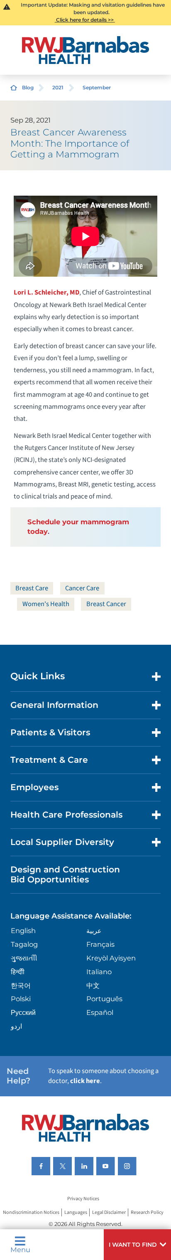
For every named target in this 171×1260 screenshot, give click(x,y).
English (23, 930)
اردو (16, 1026)
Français (100, 944)
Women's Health (45, 604)
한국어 (21, 985)
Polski (21, 999)
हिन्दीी (17, 972)
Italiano (99, 972)
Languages (75, 1212)
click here (85, 1081)
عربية (94, 930)
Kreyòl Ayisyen (111, 958)
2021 (58, 87)
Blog (28, 87)
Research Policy (147, 1212)
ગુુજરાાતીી (24, 958)
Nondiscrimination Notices (31, 1212)
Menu (20, 1249)
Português (104, 999)
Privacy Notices (83, 1198)
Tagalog (24, 944)
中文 (93, 985)
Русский (23, 1012)
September (97, 87)
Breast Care (31, 588)
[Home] (85, 50)
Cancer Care (82, 588)
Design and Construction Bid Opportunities (65, 874)
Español (99, 1012)
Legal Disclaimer (109, 1212)
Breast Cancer (106, 604)
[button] (137, 1244)
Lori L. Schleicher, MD (46, 292)
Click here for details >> (85, 20)
